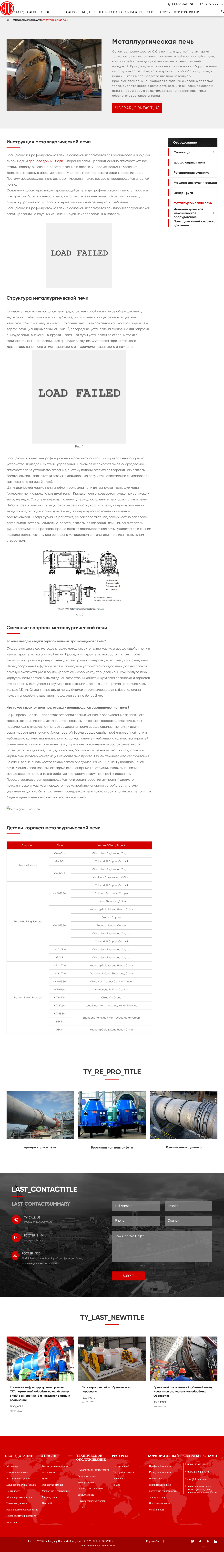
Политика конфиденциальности (97, 1545)
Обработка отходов (52, 1484)
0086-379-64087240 (198, 1471)
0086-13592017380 (197, 1464)
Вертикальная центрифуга (112, 1147)
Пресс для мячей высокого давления (194, 223)
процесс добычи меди (46, 161)
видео (116, 1484)
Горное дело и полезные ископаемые (55, 1469)
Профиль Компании (160, 1466)
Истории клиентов (123, 1472)
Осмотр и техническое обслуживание (90, 1491)
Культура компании (160, 1472)
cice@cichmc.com (214, 4)
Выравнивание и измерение (93, 1469)
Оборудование (25, 12)
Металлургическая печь (53, 19)
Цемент (46, 1478)
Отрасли (47, 12)
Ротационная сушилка (191, 172)
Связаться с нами (28, 20)
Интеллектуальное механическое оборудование (188, 213)
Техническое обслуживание (121, 12)
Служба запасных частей (92, 1501)
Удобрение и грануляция (56, 1491)
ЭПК (150, 12)
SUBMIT (128, 1276)
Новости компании (160, 1503)
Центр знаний (121, 1466)
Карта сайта (152, 1541)
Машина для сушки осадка (195, 182)
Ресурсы (163, 12)
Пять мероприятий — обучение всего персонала (107, 1389)
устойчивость (156, 1509)
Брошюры (119, 1478)
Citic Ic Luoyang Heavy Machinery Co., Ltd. (63, 1541)
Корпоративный (186, 12)
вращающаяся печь (189, 162)
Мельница (182, 152)
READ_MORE (16, 1406)
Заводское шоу (157, 1497)
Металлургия (49, 1497)
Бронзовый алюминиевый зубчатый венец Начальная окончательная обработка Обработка (182, 1391)
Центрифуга (183, 193)
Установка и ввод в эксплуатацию (88, 1479)
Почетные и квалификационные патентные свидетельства (163, 1484)
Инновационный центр (77, 12)
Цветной (47, 1503)
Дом (13, 19)
